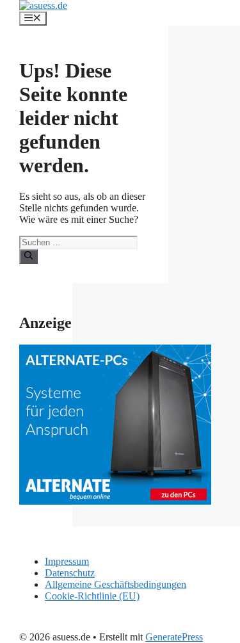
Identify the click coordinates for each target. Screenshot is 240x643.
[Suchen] (28, 256)
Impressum (67, 561)
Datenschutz (70, 572)
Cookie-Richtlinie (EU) (92, 595)
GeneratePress (174, 636)
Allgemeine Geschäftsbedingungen (115, 584)
